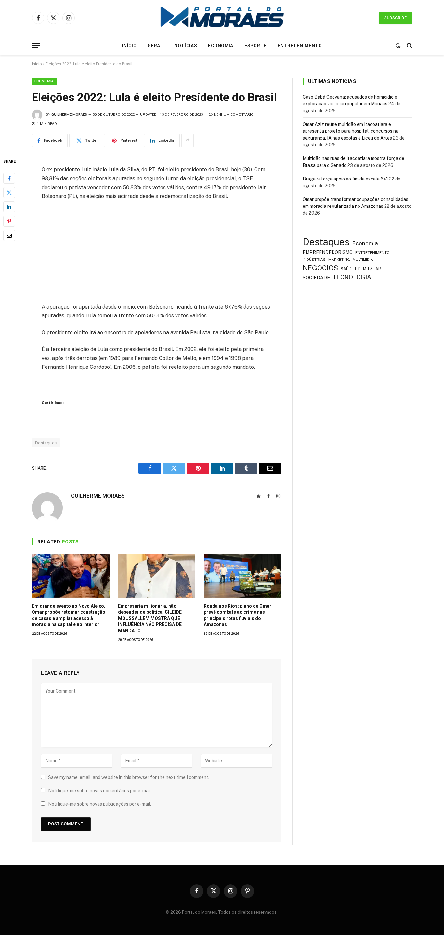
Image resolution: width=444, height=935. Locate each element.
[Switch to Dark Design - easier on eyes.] (398, 45)
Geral (155, 45)
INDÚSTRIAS (314, 259)
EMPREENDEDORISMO (328, 252)
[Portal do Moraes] (222, 18)
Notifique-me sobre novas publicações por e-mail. (99, 804)
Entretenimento (300, 45)
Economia (220, 45)
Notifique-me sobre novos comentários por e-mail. (100, 790)
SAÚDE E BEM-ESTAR (361, 268)
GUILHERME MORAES (69, 115)
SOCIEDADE (316, 277)
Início (129, 45)
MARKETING (339, 259)
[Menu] (36, 45)
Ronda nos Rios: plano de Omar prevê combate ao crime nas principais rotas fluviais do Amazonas (237, 615)
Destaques (46, 442)
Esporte (255, 45)
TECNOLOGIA (352, 277)
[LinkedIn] (9, 206)
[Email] (9, 235)
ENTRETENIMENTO (372, 252)
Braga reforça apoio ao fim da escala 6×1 (345, 178)
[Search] (408, 45)
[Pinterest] (9, 220)
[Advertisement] (157, 254)
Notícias (185, 45)
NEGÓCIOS (320, 268)
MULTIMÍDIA (363, 259)
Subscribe (395, 18)
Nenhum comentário (234, 115)
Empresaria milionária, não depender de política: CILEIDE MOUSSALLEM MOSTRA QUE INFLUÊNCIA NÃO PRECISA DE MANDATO (150, 618)
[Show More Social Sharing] (187, 140)
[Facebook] (9, 177)
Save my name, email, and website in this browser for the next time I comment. (128, 777)
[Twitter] (9, 192)
